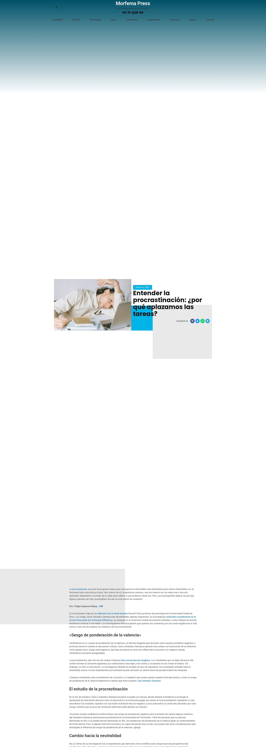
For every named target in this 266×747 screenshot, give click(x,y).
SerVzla (76, 19)
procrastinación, (79, 589)
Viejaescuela (153, 19)
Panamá (210, 19)
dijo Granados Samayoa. (149, 680)
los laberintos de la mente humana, (111, 613)
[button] (192, 321)
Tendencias (132, 19)
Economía (174, 19)
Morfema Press (133, 3)
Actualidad (57, 19)
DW (101, 606)
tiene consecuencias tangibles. (135, 660)
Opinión (193, 19)
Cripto (113, 19)
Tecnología (95, 19)
